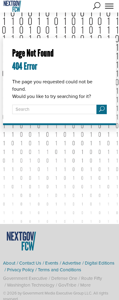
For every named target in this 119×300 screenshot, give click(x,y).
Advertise (71, 263)
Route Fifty (91, 278)
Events (51, 263)
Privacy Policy (20, 269)
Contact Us (30, 263)
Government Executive (25, 278)
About (9, 263)
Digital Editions (99, 263)
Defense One (64, 278)
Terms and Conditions (59, 269)
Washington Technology (30, 285)
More (85, 285)
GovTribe (67, 285)
